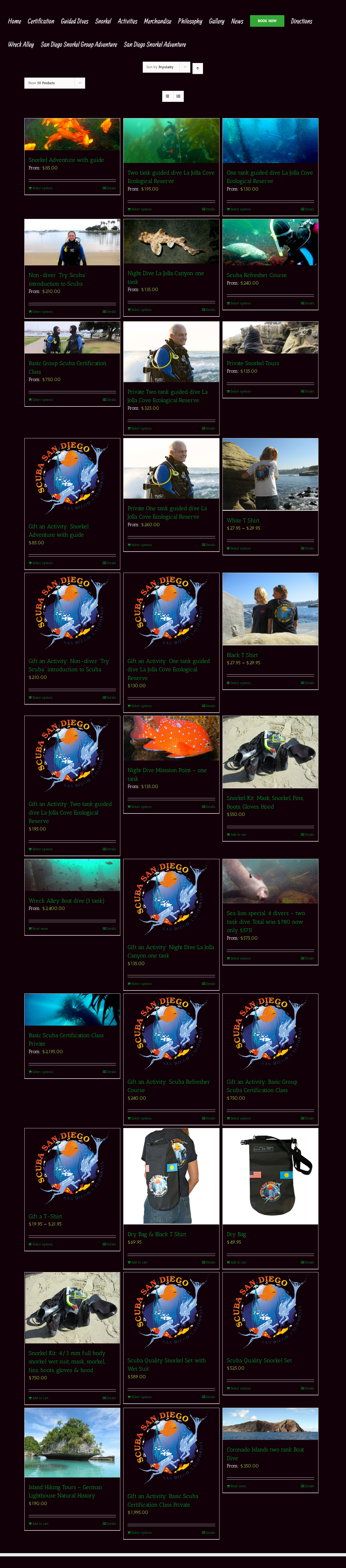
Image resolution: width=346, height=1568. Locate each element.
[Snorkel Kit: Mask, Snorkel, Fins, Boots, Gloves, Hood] (270, 752)
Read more (40, 928)
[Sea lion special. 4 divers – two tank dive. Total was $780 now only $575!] (270, 881)
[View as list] (178, 96)
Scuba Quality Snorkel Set (260, 1360)
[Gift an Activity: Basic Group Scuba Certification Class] (270, 1033)
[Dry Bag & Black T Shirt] (171, 1176)
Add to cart (239, 834)
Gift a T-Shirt (45, 1216)
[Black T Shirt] (270, 609)
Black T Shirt (242, 655)
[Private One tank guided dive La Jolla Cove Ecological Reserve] (171, 468)
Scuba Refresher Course (257, 275)
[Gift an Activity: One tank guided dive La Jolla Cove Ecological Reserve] (171, 612)
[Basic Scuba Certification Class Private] (72, 1010)
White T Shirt (243, 520)
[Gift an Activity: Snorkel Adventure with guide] (72, 477)
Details (111, 188)
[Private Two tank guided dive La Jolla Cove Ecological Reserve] (171, 352)
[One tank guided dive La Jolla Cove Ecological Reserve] (270, 140)
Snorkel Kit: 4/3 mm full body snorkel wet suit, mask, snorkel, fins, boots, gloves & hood (67, 1361)
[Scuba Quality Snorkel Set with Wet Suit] (171, 1311)
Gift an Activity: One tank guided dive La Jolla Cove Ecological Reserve (169, 669)
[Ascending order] (197, 68)
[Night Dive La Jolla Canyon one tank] (171, 241)
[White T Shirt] (270, 474)
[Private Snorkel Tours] (270, 337)
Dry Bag (236, 1234)
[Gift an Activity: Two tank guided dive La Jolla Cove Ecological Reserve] (72, 755)
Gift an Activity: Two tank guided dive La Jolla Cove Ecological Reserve (70, 812)
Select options (42, 188)
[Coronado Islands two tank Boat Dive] (270, 1424)
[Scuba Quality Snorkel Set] (270, 1311)
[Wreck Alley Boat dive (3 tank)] (72, 875)
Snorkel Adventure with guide (66, 159)
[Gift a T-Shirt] (72, 1167)
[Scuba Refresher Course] (270, 242)
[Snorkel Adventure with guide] (72, 134)
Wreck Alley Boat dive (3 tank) (67, 900)
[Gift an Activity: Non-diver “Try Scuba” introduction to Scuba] (72, 612)
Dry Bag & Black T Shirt (157, 1234)
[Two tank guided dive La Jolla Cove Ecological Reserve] (171, 140)
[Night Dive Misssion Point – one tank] (171, 738)
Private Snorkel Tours (253, 363)
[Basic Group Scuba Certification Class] (72, 337)
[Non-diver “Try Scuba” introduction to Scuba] (72, 242)
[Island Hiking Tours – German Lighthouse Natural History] (72, 1442)
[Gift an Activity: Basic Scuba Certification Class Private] (171, 1447)
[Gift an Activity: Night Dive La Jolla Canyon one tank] (171, 898)
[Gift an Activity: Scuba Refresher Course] (171, 1033)
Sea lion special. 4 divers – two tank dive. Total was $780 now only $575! (266, 921)
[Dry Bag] (270, 1176)
